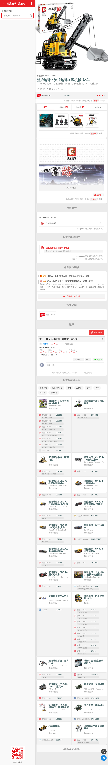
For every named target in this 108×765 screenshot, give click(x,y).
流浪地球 (53, 392)
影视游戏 (43, 388)
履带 (69, 388)
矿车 (97, 388)
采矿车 (42, 392)
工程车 (78, 388)
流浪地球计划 (57, 388)
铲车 (88, 388)
